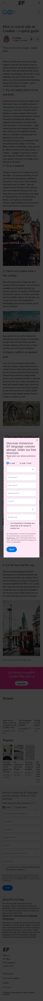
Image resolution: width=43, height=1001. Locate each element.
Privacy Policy (10, 538)
